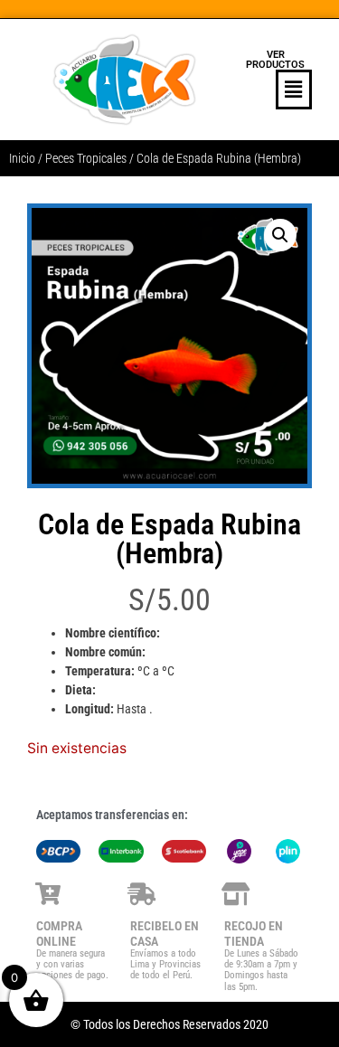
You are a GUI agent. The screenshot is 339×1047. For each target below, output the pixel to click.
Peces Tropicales (86, 158)
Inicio (22, 158)
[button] (276, 89)
